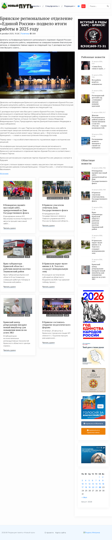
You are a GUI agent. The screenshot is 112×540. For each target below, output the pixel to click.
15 (100, 484)
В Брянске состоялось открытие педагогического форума (56, 325)
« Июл (84, 497)
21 (96, 487)
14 (96, 484)
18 (86, 487)
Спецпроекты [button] (51, 6)
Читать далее (9, 228)
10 (83, 484)
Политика (25, 33)
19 (89, 487)
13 (93, 484)
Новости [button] (35, 6)
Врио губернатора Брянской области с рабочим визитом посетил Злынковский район (17, 267)
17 (82, 487)
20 (93, 487)
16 (103, 484)
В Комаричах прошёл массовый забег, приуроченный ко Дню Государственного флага (16, 209)
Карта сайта (60, 532)
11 (86, 484)
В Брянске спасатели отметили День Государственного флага (55, 208)
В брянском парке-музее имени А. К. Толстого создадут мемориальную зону (55, 267)
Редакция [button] (69, 6)
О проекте (49, 532)
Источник (4, 173)
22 (100, 487)
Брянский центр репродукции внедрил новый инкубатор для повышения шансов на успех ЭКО (15, 327)
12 (89, 484)
